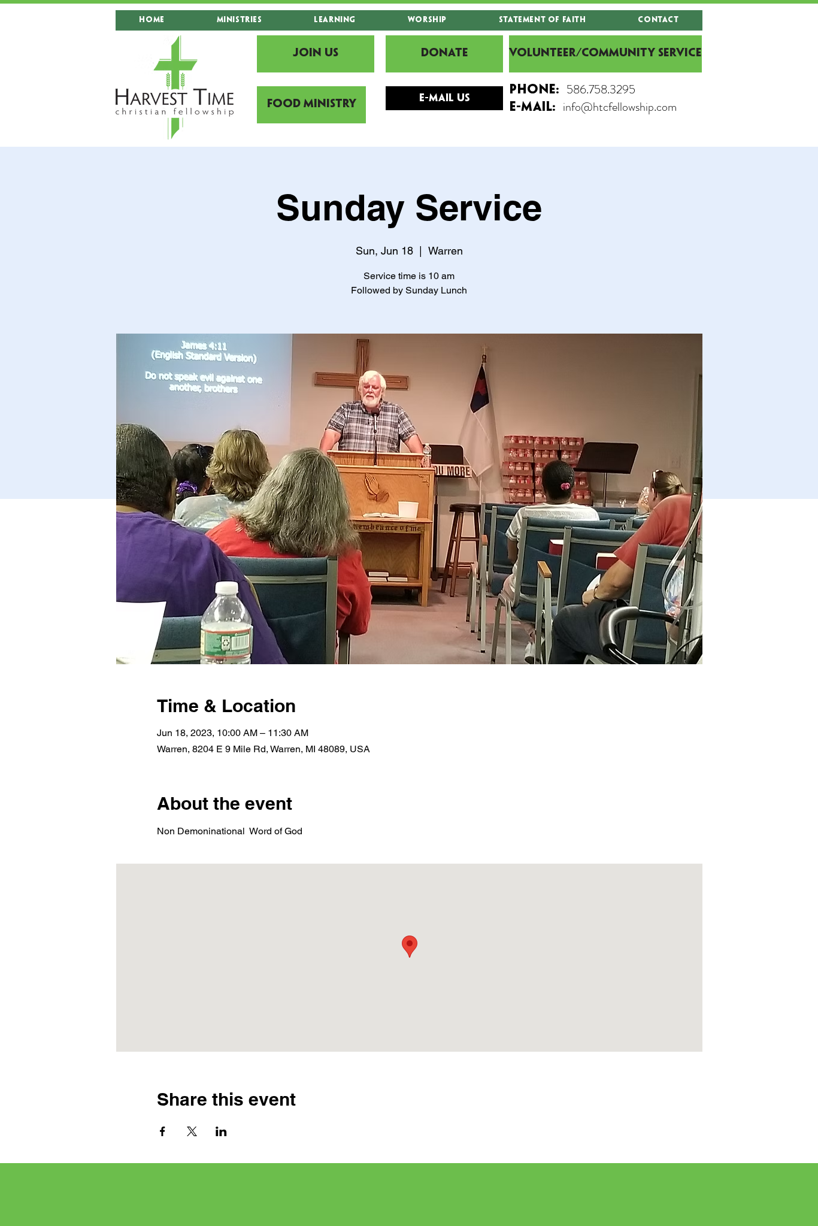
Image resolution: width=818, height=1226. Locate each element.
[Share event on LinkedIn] (221, 1131)
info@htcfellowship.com (620, 107)
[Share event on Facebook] (162, 1131)
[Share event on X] (192, 1131)
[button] (239, 20)
